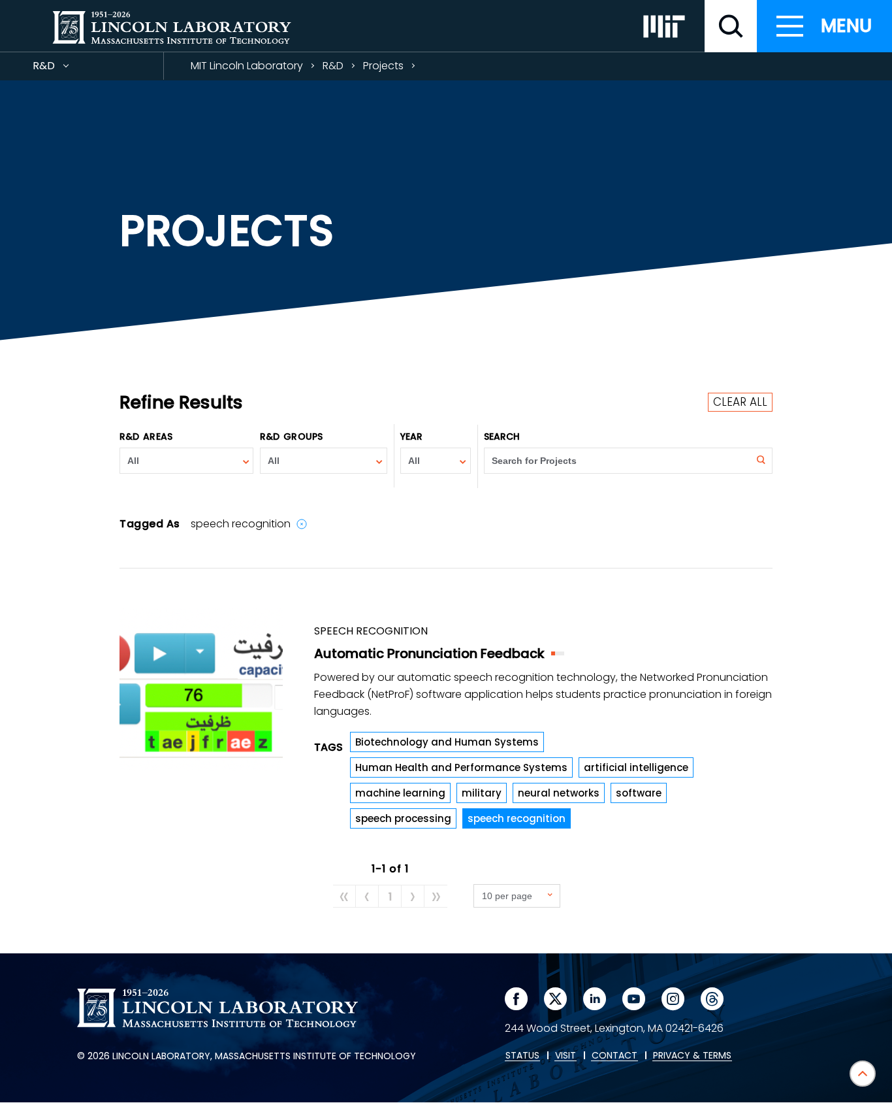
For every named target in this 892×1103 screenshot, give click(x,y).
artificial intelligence (636, 767)
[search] (731, 26)
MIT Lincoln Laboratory (247, 65)
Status (522, 1056)
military (482, 793)
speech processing (403, 818)
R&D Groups (291, 436)
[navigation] (824, 26)
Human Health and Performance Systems (461, 767)
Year (411, 436)
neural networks (558, 793)
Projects (383, 65)
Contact (614, 1056)
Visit (565, 1056)
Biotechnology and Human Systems (447, 742)
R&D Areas (145, 436)
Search (502, 436)
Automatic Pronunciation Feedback (429, 653)
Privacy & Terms (692, 1056)
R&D (67, 69)
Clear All (740, 402)
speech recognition (516, 818)
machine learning (400, 793)
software (638, 793)
